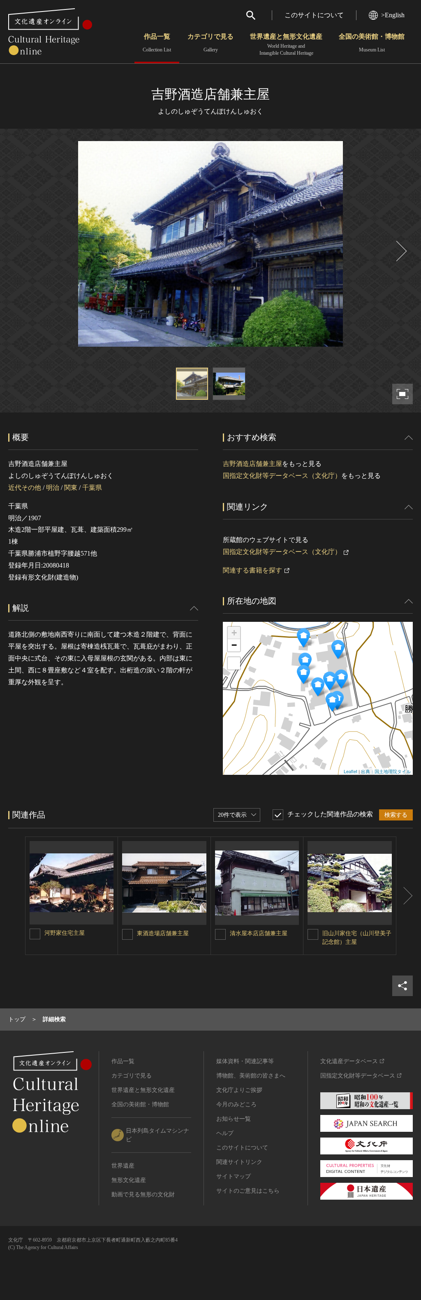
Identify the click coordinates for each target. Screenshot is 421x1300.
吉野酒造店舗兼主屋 (252, 463)
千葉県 (92, 487)
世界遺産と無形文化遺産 (286, 44)
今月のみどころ (236, 1104)
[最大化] (234, 663)
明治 (52, 487)
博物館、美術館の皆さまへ (250, 1076)
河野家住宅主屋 (64, 933)
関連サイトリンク (239, 1162)
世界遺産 (122, 1166)
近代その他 (24, 487)
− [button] (234, 645)
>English (393, 15)
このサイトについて (314, 15)
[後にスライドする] (400, 251)
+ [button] (234, 633)
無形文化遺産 (128, 1180)
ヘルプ (225, 1133)
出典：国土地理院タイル (386, 771)
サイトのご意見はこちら (248, 1191)
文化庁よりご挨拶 (239, 1090)
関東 (70, 487)
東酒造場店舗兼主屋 (163, 933)
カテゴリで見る (210, 43)
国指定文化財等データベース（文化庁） (282, 475)
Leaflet (350, 771)
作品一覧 (157, 43)
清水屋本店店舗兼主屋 (258, 933)
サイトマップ (233, 1176)
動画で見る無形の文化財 (143, 1194)
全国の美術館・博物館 (372, 43)
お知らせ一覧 (233, 1119)
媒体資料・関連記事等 (245, 1061)
